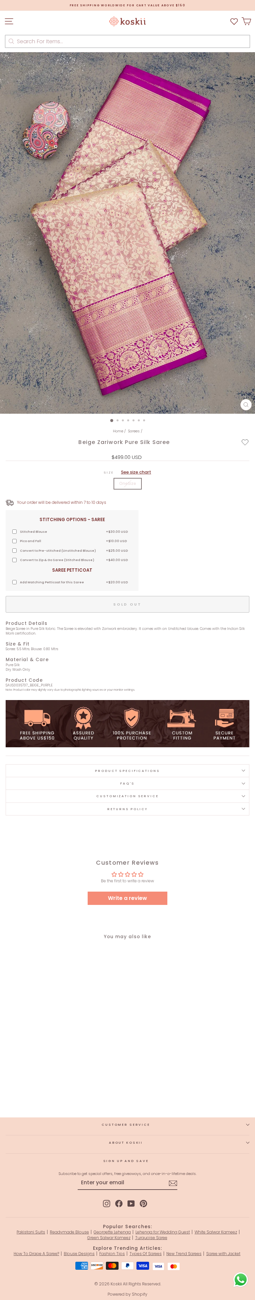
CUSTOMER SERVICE (126, 1124)
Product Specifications (127, 771)
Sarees (134, 431)
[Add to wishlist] (245, 442)
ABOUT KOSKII (126, 1142)
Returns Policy (127, 809)
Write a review (127, 898)
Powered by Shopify (127, 1294)
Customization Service (127, 796)
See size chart (136, 472)
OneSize (127, 483)
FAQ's (127, 783)
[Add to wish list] (234, 21)
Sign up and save (126, 1161)
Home (118, 431)
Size (127, 472)
